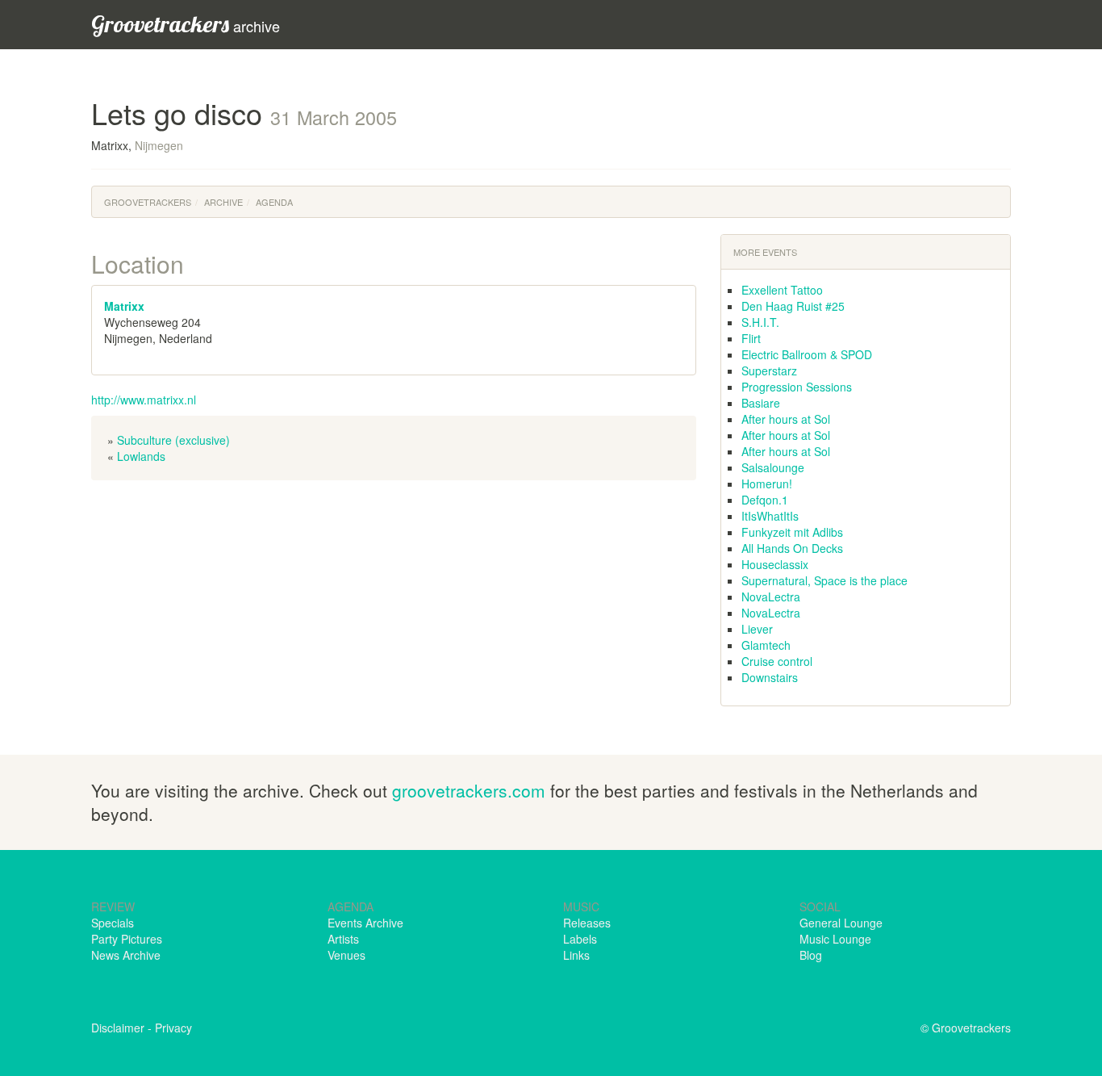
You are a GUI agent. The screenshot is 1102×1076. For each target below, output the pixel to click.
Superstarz (769, 370)
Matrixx (124, 306)
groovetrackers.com (468, 790)
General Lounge (841, 923)
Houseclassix (774, 564)
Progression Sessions (796, 387)
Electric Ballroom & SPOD (806, 354)
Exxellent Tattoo (782, 290)
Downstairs (769, 677)
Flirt (751, 338)
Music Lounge (835, 939)
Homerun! (766, 483)
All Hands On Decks (792, 548)
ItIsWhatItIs (770, 516)
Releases (587, 923)
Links (576, 955)
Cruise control (776, 661)
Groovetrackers (147, 201)
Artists (343, 939)
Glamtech (766, 645)
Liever (757, 629)
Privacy (173, 1027)
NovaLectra (770, 596)
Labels (580, 939)
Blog (810, 955)
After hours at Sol (785, 419)
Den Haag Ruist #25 (793, 306)
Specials (112, 923)
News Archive (126, 955)
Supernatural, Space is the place (824, 580)
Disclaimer (117, 1027)
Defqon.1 (764, 500)
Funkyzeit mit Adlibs (792, 532)
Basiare (760, 403)
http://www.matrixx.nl (143, 399)
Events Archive (365, 923)
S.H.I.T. (760, 322)
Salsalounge (772, 467)
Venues (346, 955)
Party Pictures (126, 939)
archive (185, 24)
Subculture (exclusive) (173, 440)
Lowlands (141, 456)
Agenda (274, 201)
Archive (223, 201)
